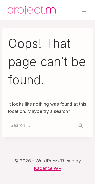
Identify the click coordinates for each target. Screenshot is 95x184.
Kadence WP (47, 168)
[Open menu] (84, 10)
